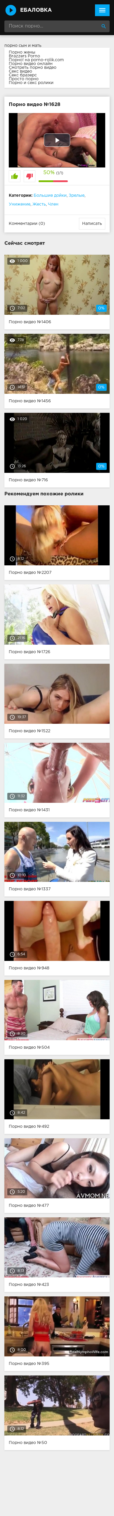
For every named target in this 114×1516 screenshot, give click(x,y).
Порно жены (22, 52)
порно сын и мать (23, 45)
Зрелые (76, 195)
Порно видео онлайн (31, 64)
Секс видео (20, 71)
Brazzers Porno (24, 56)
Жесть (39, 204)
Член (53, 204)
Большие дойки (50, 195)
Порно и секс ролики (31, 83)
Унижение (19, 204)
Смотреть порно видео (32, 67)
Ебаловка (36, 10)
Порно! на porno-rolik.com (36, 60)
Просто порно (24, 79)
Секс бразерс (23, 75)
